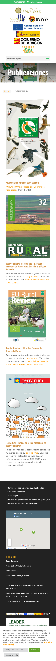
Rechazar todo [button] (11, 655)
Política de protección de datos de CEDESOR (28, 500)
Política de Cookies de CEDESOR (22, 504)
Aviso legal (12, 496)
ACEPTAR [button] (35, 650)
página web (32, 276)
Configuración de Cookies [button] (15, 650)
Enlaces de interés (16, 492)
